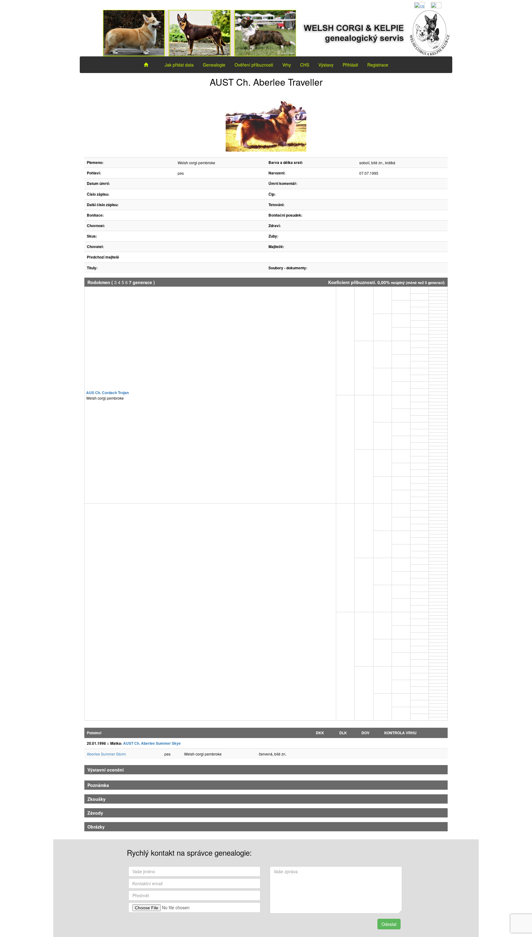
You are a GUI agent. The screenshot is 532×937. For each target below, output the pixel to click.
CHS (304, 65)
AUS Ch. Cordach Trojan (107, 392)
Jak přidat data (179, 65)
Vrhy (286, 65)
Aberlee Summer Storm (106, 753)
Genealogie (214, 65)
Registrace (377, 65)
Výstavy (325, 65)
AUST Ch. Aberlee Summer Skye (152, 743)
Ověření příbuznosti (254, 65)
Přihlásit (350, 65)
